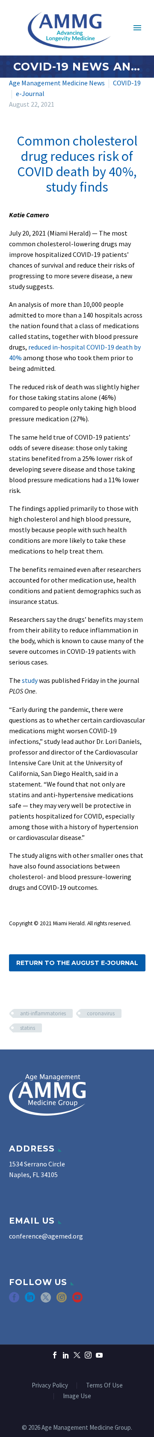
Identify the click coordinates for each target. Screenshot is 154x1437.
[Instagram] (88, 1355)
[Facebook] (54, 1355)
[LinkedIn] (65, 1355)
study (30, 680)
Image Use (77, 1396)
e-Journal (30, 93)
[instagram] (61, 1300)
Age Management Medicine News (57, 83)
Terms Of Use (104, 1385)
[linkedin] (30, 1300)
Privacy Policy (50, 1385)
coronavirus (101, 1013)
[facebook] (14, 1300)
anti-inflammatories (43, 1013)
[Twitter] (77, 1355)
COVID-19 (127, 83)
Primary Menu (137, 27)
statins (27, 1028)
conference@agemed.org (46, 1236)
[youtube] (77, 1300)
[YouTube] (99, 1355)
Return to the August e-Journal (77, 963)
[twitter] (46, 1300)
